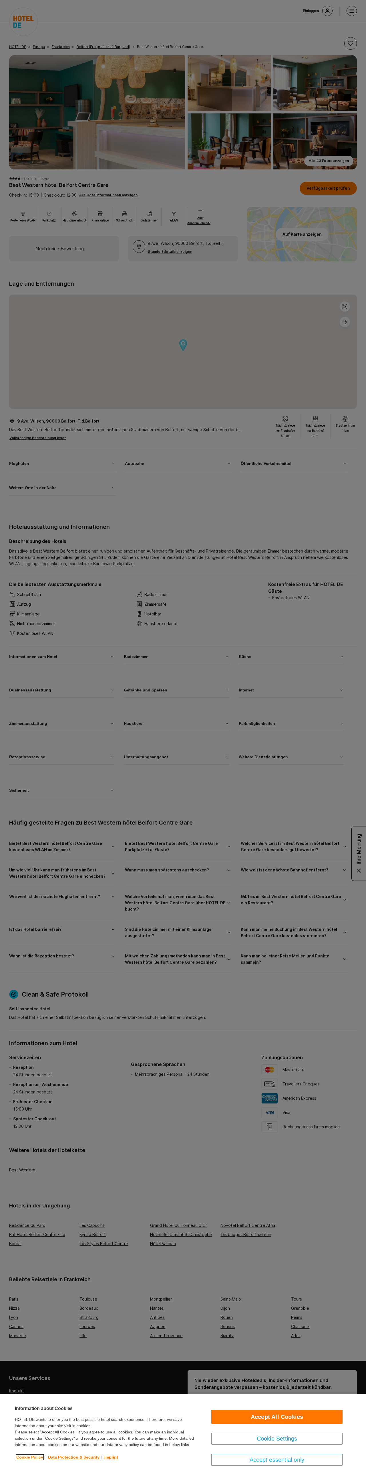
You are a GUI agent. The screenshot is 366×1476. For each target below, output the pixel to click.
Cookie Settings (277, 1438)
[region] (183, 1435)
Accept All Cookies (277, 1417)
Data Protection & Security (74, 1457)
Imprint (111, 1457)
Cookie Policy (29, 1457)
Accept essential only (277, 1460)
